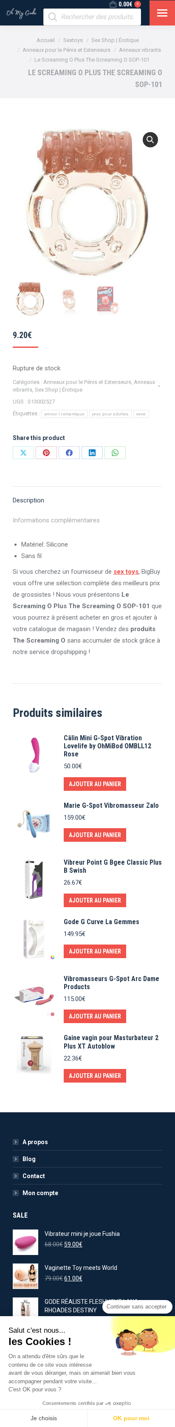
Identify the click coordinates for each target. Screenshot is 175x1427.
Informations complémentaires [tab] (56, 520)
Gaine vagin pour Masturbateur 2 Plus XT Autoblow (111, 1042)
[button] (150, 139)
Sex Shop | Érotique (58, 389)
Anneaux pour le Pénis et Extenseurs (87, 382)
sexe (141, 414)
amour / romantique (64, 414)
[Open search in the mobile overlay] (92, 16)
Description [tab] (28, 500)
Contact (34, 1176)
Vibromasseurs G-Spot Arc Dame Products (111, 983)
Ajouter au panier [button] (95, 784)
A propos (35, 1142)
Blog (29, 1159)
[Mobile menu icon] (162, 12)
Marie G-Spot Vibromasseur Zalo (111, 805)
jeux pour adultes (110, 414)
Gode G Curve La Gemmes (101, 922)
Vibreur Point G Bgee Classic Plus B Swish (113, 866)
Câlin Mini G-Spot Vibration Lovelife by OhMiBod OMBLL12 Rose (107, 746)
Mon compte (40, 1193)
